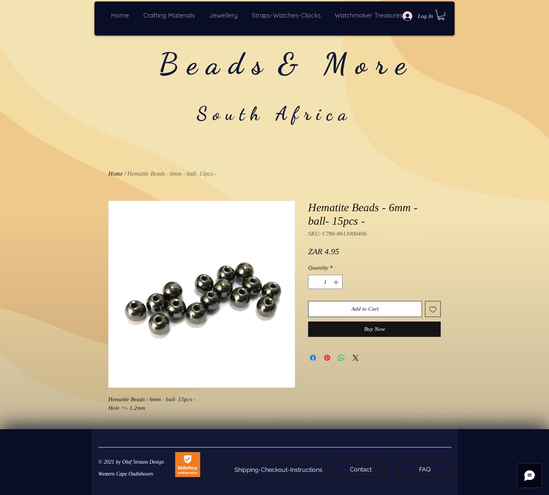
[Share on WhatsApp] (341, 357)
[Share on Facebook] (312, 357)
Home (115, 173)
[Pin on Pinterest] (327, 357)
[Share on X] (355, 357)
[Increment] (337, 282)
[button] (171, 15)
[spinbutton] (325, 282)
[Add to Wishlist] (433, 309)
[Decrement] (314, 282)
